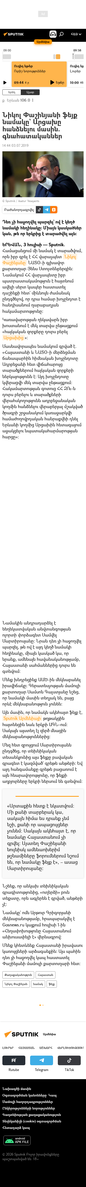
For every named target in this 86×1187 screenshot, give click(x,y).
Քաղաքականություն (18, 975)
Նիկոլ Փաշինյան (16, 984)
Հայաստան (45, 975)
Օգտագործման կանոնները (24, 1095)
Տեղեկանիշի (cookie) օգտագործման (31, 1121)
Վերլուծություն (71, 1048)
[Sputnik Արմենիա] (14, 36)
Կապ (52, 1095)
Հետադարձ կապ (16, 1127)
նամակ (38, 984)
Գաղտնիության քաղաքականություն (31, 1114)
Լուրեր (8, 1048)
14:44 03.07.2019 (15, 145)
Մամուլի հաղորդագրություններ (27, 1101)
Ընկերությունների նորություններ (28, 1108)
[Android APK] (17, 1141)
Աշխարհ (45, 1048)
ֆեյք (52, 984)
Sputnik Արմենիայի (22, 718)
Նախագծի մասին (16, 1088)
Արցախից (13, 337)
